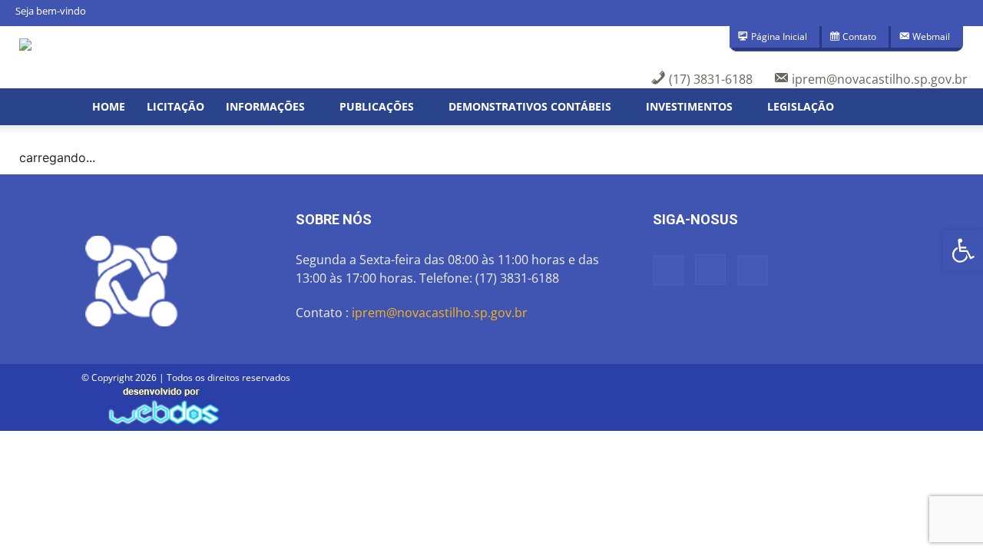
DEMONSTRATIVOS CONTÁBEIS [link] (529, 106)
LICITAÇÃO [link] (175, 106)
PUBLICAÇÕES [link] (376, 106)
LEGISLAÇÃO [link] (800, 106)
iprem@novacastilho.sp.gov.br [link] (440, 312)
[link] (963, 250)
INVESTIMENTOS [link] (689, 106)
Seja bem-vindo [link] (50, 11)
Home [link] (108, 106)
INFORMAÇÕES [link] (265, 106)
